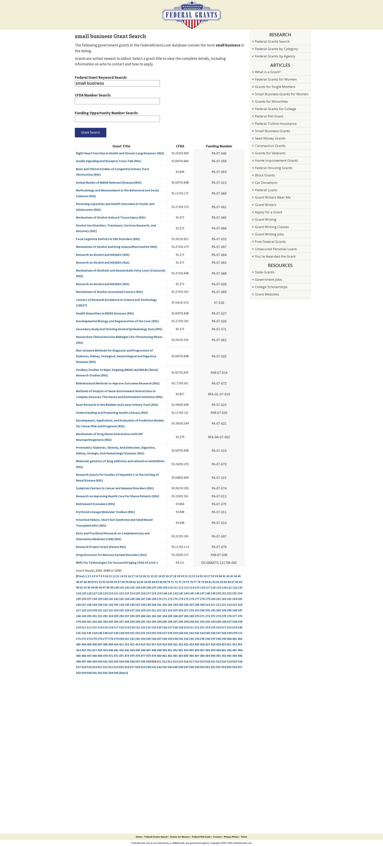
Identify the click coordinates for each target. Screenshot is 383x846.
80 (206, 582)
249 (83, 616)
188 (89, 605)
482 (170, 656)
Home (139, 837)
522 (218, 661)
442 (121, 650)
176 (191, 599)
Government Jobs (268, 279)
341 (78, 633)
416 (148, 644)
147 (202, 593)
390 (175, 639)
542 (159, 667)
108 (159, 587)
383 (137, 639)
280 (83, 621)
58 (123, 582)
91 (81, 587)
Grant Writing (265, 219)
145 (191, 593)
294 (159, 621)
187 (83, 605)
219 (89, 610)
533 (110, 667)
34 (197, 576)
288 (126, 621)
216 (240, 605)
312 (89, 627)
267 (180, 616)
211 (213, 605)
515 (180, 661)
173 (175, 599)
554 (223, 667)
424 (191, 644)
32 (190, 576)
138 (153, 593)
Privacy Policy (231, 837)
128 (100, 593)
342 (83, 633)
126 (89, 593)
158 (94, 599)
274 (218, 616)
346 (105, 633)
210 (207, 605)
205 (180, 605)
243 (218, 610)
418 (159, 644)
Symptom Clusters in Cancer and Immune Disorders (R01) (115, 488)
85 (225, 582)
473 (121, 656)
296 (170, 621)
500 (100, 661)
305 (218, 621)
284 (105, 621)
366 (213, 633)
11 (110, 576)
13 (117, 576)
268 (186, 616)
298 (180, 621)
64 (145, 582)
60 (130, 582)
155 (78, 599)
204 (175, 605)
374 (89, 639)
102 (127, 587)
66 (153, 582)
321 (137, 627)
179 (207, 599)
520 (207, 661)
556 (234, 667)
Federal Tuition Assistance (276, 123)
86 (229, 582)
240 (202, 610)
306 (223, 621)
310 (78, 627)
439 (105, 650)
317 (116, 627)
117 (207, 587)
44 (235, 576)
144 (186, 593)
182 (223, 599)
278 (240, 616)
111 (175, 587)
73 (180, 582)
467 (89, 656)
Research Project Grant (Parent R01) (101, 547)
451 (170, 650)
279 (78, 621)
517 (191, 661)
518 (196, 661)
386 (153, 639)
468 (94, 656)
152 (229, 593)
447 (148, 650)
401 (234, 639)
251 (94, 616)
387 (159, 639)
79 (202, 582)
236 (180, 610)
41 (224, 576)
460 (218, 650)
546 (180, 667)
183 (229, 599)
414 (137, 644)
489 (207, 656)
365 (207, 633)
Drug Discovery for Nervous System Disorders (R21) (111, 555)
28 (174, 576)
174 (180, 599)
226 (126, 610)
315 (105, 627)
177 (196, 599)
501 (105, 661)
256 (121, 616)
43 (231, 576)
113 (186, 587)
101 (121, 587)
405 (89, 644)
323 (148, 627)
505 (126, 661)
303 (207, 621)
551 (207, 667)
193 (116, 605)
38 (212, 576)
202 (164, 605)
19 (140, 576)
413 (132, 644)
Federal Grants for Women (276, 79)
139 (159, 593)
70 (168, 582)
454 (186, 650)
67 (157, 582)
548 (191, 667)
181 (218, 599)
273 (213, 616)
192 (110, 605)
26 (167, 576)
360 (180, 633)
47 (81, 582)
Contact (217, 837)
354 (148, 633)
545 (175, 667)
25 (163, 576)
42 (227, 576)
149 (213, 593)
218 (83, 610)
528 (83, 667)
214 (229, 605)
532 (105, 667)
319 (126, 627)
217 (78, 610)
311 (83, 627)
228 (137, 610)
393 (191, 639)
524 (229, 661)
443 (126, 650)
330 (186, 627)
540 (148, 667)
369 (229, 633)
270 (196, 616)
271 (202, 616)
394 (196, 639)
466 (83, 656)
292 (148, 621)
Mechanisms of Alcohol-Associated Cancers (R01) (109, 292)
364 (202, 633)
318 (121, 627)
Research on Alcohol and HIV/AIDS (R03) (102, 255)
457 (202, 650)
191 (105, 605)
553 (218, 667)
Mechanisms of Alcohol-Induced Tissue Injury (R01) (111, 217)
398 (218, 639)
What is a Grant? (268, 72)
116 (202, 587)
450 (164, 650)
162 (116, 599)
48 (85, 582)
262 (153, 616)
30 (182, 576)
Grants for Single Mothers (275, 86)
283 (100, 621)
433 (240, 644)
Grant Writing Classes (272, 227)
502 (110, 661)
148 (207, 593)
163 (121, 599)
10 (106, 576)
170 (159, 599)
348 (116, 633)
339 (234, 627)
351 (132, 633)
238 (191, 610)
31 (186, 576)
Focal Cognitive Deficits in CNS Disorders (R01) (108, 239)
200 (153, 605)
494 (234, 656)
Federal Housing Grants (273, 167)
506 (132, 661)
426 (202, 644)
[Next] (123, 673)
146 (196, 593)
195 (126, 605)
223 (110, 610)
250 (89, 616)
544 (170, 667)
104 (137, 587)
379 (116, 639)
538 (137, 667)
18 (136, 576)
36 (205, 576)
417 (153, 644)
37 (208, 576)
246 (234, 610)
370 (234, 633)
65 (149, 582)
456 (196, 650)
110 (170, 587)
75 (187, 582)
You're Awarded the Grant (275, 256)
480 (159, 656)
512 (164, 661)
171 (164, 599)
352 (137, 633)
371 (240, 633)
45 (239, 576)
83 (217, 582)
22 (152, 576)
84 (221, 582)
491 (218, 656)
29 (178, 576)
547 (186, 667)
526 (240, 661)
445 (137, 650)
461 (223, 650)
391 (180, 639)
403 (78, 644)
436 (89, 650)
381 (126, 639)
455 (191, 650)
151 (223, 593)
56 (115, 582)
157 (89, 599)
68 (161, 582)
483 (175, 656)
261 (148, 616)
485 (186, 656)
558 (78, 673)
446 (143, 650)
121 (229, 587)
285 (110, 621)
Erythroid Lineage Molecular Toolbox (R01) (105, 512)
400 (229, 639)
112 (181, 587)
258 (132, 616)
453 (180, 650)
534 (116, 667)
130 (110, 593)
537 (132, 667)
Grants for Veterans (270, 153)
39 (216, 576)
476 (137, 656)
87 (233, 582)
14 (121, 576)
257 (126, 616)
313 (94, 627)
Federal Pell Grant (269, 116)
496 (78, 661)
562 (100, 673)
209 (202, 605)
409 (110, 644)
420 (170, 644)
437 (94, 650)
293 (153, 621)
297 (175, 621)
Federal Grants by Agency (275, 56)
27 (171, 576)
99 (111, 587)
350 (126, 633)
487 (196, 656)
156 (83, 599)
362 (191, 633)
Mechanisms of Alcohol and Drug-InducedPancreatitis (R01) (116, 247)
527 (78, 667)
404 (83, 644)
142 (175, 593)
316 (110, 627)
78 (198, 582)
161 (110, 599)
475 (132, 656)
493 (229, 656)
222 (105, 610)
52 (100, 582)
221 (100, 610)
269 (191, 616)
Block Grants (265, 175)
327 (170, 627)
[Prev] (80, 576)
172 (170, 599)
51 (96, 582)
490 (213, 656)
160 (105, 599)
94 (92, 587)
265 (170, 616)
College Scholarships (271, 287)
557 (240, 667)
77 (195, 582)
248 (78, 616)
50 (92, 582)
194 (121, 605)
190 (100, 605)
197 (137, 605)
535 (121, 667)
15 (125, 576)
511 (159, 661)
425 (196, 644)
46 (77, 582)
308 (234, 621)
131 (116, 593)
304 (213, 621)
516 (186, 661)
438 (100, 650)
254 (110, 616)
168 (148, 599)
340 (240, 627)
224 (116, 610)
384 (143, 639)
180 (213, 599)
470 (105, 656)
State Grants (264, 272)
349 (121, 633)
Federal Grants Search (272, 41)
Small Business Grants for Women (281, 94)
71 (172, 582)
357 (164, 633)
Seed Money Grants (270, 138)
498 (89, 661)
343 (89, 633)
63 (142, 582)
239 (196, 610)
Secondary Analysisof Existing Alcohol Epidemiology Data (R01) (119, 329)
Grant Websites (267, 294)
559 (83, 673)
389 (170, 639)
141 (170, 593)
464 (240, 650)
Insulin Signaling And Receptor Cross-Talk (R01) (108, 161)
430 (223, 644)
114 (191, 587)
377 (105, 639)
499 (94, 661)
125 (83, 593)
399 (223, 639)
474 (126, 656)
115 (197, 587)
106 (148, 587)
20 (144, 576)
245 (229, 610)
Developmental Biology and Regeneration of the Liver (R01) (117, 321)
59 (126, 582)
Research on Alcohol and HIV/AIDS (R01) (102, 284)
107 (154, 587)
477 (143, 656)
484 (180, 656)
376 (100, 639)
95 (96, 587)
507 (137, 661)
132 (121, 593)
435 (83, 650)
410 (116, 644)
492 (223, 656)
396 (207, 639)
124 (78, 593)
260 (143, 616)
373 (83, 639)
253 (105, 616)
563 (105, 673)
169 (153, 599)
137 (148, 593)
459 (213, 650)
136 (143, 593)
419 (164, 644)
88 (236, 582)
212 (218, 605)
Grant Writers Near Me (273, 197)
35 (201, 576)
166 (137, 599)
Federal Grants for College (275, 108)
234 (170, 610)
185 (240, 599)
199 (148, 605)
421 (175, 644)
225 (121, 610)
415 (143, 644)
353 (143, 633)
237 (186, 610)
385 (148, 639)
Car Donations (266, 182)
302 (202, 621)
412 (126, 644)
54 (108, 582)
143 (180, 593)
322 (143, 627)
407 (100, 644)
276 (229, 616)
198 (143, 605)
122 (234, 587)
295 (164, 621)
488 (202, 656)
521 (213, 661)
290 (137, 621)
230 (148, 610)
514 (175, 661)
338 (229, 627)
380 (121, 639)
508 (143, 661)
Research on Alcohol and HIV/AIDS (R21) (102, 262)
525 (234, 661)
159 (100, 599)
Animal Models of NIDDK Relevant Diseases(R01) (109, 182)
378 (110, 639)
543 (164, 667)
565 (116, 673)
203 (170, 605)
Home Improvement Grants (276, 160)
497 (83, 661)
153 (234, 593)
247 (240, 610)
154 (240, 593)
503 (116, 661)
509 (148, 661)
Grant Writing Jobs (269, 234)
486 (191, 656)
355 (153, 633)
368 (223, 633)
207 (191, 605)
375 (94, 639)
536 (126, 667)
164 (126, 599)
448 (153, 650)
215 (234, 605)
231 (153, 610)
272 (207, 616)
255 (116, 616)
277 (234, 616)
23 (155, 576)
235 (175, 610)
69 (164, 582)
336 (218, 627)
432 (234, 644)
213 (223, 605)
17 (133, 576)
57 (119, 582)
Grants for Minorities (271, 101)
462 (229, 650)
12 (114, 576)
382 (132, 639)
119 (218, 587)
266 (175, 616)
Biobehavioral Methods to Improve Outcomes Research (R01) (118, 383)
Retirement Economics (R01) (95, 504)
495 (240, 656)
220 (94, 610)
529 (89, 667)
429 (218, 644)
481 (164, 656)
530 (94, 667)
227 (132, 610)
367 (218, 633)
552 (213, 667)
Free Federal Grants (270, 241)
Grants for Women (180, 837)
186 (78, 605)
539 (143, 667)
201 (159, 605)
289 (132, 621)
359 (175, 633)
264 (164, 616)
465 (78, 656)
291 (143, 621)
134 (132, 593)
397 (213, 639)
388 (164, 639)
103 (132, 587)
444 (132, 650)
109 (164, 587)
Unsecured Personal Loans (276, 249)
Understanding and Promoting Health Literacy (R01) (112, 413)
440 (110, 650)
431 (229, 644)
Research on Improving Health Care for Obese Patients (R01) (117, 496)
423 (186, 644)
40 (220, 576)
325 (159, 627)
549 (196, 667)
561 (94, 673)
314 (100, 627)
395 (202, 639)
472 (116, 656)
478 (148, 656)
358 (170, 633)
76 (191, 582)
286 (116, 621)
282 (94, 621)
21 (148, 576)
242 (213, 610)
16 (129, 576)
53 (104, 582)
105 (143, 587)
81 (210, 582)
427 (207, 644)
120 (224, 587)
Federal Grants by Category (276, 48)
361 (186, 633)
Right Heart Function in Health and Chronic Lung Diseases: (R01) (120, 153)
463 (234, 650)
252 (100, 616)
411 (121, 644)
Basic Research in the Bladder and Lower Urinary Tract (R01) (117, 405)
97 (104, 587)
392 (186, 639)
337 (223, 627)
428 (213, 644)
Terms (244, 837)
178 (202, 599)
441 (116, 650)
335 (213, 627)
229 (143, 610)
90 (77, 587)
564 (110, 673)
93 (89, 587)
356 (159, 633)
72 (176, 582)
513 (170, 661)
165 (132, 599)
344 (94, 633)
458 (207, 650)
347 (110, 633)
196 (132, 605)
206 (186, 605)
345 (100, 633)
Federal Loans (266, 190)
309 (240, 621)
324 (153, 627)
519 (202, 661)
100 (116, 587)
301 (196, 621)
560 (89, 673)
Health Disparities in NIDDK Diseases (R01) (105, 313)
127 (94, 593)
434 (78, 650)
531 (100, 667)
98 (108, 587)
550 (202, 667)
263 (159, 616)
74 (183, 582)
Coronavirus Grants (270, 145)
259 (137, 616)
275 (223, 616)
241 (207, 610)
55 (111, 582)
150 (218, 593)
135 (137, 593)
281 (89, 621)
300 (191, 621)
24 (159, 576)
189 (94, 605)
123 (240, 587)
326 (164, 627)
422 (180, 644)
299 (186, 621)
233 (164, 610)
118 (213, 587)
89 (240, 582)
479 (153, 656)
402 (240, 639)
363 (196, 633)
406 (94, 644)
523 (223, 661)
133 (126, 593)
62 (138, 582)
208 (196, 605)
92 (85, 587)
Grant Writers (265, 204)
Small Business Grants (272, 131)
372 (78, 639)
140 (164, 593)
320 (132, 627)
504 (121, 661)
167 (143, 599)
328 (175, 627)
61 (134, 582)
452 (175, 650)
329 (180, 627)
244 (223, 610)
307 (229, 621)
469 (100, 656)
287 (121, 621)
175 (186, 599)
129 (105, 593)
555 (229, 667)
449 (159, 650)
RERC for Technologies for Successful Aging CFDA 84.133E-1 (117, 562)
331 (191, 627)
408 (105, 644)
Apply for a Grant (268, 212)
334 (207, 627)
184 (234, 599)
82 (214, 582)
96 (100, 587)
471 (110, 656)
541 (153, 667)
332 (196, 627)
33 (193, 576)
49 (89, 582)
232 (159, 610)
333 (202, 627)
